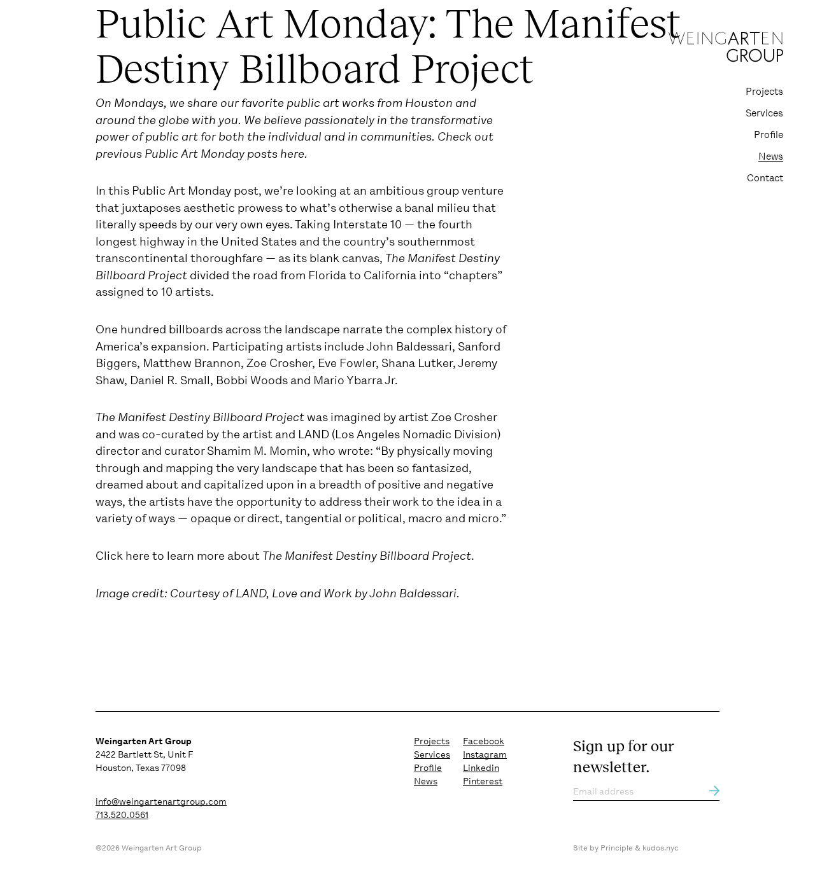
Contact (765, 178)
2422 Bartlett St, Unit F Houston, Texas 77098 (144, 754)
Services (764, 113)
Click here (123, 555)
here (292, 153)
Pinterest (482, 781)
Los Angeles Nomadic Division (416, 434)
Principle (616, 848)
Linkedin (481, 767)
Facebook (483, 741)
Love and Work (313, 593)
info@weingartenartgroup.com (161, 801)
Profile (768, 134)
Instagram (485, 754)
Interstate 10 (367, 224)
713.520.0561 (122, 815)
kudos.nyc (660, 848)
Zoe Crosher (464, 417)
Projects (764, 91)
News (770, 156)
